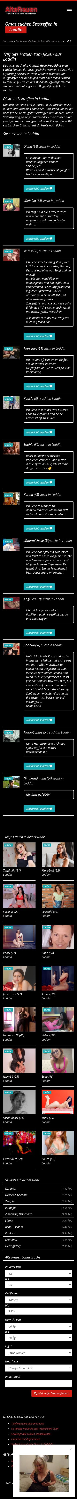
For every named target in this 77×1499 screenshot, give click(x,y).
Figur (8, 1346)
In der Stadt (12, 1377)
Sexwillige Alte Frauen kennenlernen (31, 1434)
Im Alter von (13, 1267)
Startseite (8, 41)
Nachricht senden (37, 188)
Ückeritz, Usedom (38, 1195)
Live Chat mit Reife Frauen (25, 1439)
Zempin (38, 1201)
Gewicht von (13, 1320)
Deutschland (23, 41)
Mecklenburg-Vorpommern (47, 41)
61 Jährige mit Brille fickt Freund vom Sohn (34, 1429)
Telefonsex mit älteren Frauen (27, 1423)
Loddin (55, 146)
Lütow (38, 1220)
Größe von (11, 1293)
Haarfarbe (11, 1361)
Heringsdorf (38, 1246)
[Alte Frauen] (21, 9)
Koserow (38, 1188)
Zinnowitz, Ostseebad (38, 1214)
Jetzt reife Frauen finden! (53, 1393)
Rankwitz (38, 1233)
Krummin (38, 1240)
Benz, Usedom (38, 1227)
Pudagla (38, 1208)
